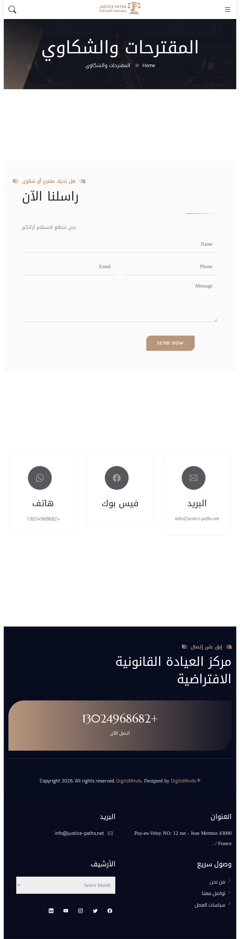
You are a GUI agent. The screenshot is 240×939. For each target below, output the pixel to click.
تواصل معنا (213, 893)
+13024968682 (43, 518)
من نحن (217, 881)
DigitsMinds (128, 780)
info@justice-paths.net (80, 833)
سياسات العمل (210, 904)
